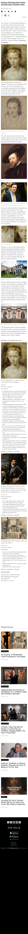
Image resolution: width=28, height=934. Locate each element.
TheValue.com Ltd (13, 848)
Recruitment (13, 843)
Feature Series (5, 651)
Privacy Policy (14, 845)
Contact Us (13, 842)
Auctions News (5, 723)
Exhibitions (4, 797)
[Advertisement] (14, 602)
